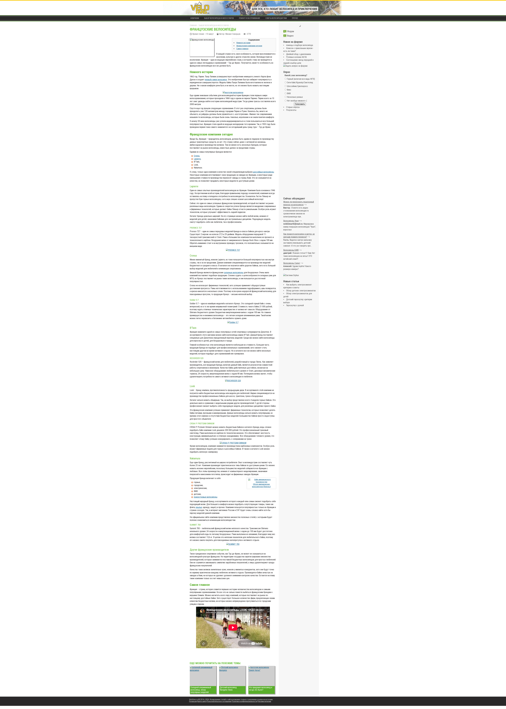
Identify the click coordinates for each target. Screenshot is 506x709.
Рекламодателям (264, 701)
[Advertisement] (299, 154)
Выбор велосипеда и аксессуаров (219, 18)
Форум (290, 31)
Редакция (193, 701)
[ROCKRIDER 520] (233, 380)
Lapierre (197, 159)
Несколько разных (295, 97)
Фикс (289, 89)
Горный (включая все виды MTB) (301, 79)
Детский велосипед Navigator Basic (228, 688)
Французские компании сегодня (249, 46)
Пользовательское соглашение (219, 701)
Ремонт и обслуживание (249, 18)
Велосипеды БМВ (291, 250)
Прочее (295, 18)
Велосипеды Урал (291, 221)
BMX (289, 93)
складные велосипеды (233, 272)
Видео (290, 35)
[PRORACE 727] (233, 250)
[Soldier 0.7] (232, 322)
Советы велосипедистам (276, 18)
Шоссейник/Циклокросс (297, 86)
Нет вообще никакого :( (297, 100)
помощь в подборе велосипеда (299, 45)
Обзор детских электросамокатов (301, 290)
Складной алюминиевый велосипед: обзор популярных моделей (201, 689)
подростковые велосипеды (205, 497)
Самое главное (242, 48)
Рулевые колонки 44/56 (296, 57)
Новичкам (194, 18)
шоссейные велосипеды (263, 172)
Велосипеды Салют (291, 263)
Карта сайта (201, 701)
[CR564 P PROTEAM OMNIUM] (233, 443)
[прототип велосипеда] (233, 92)
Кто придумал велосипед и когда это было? (260, 688)
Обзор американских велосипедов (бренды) (261, 485)
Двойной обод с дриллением (298, 54)
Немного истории (243, 43)
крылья (199, 507)
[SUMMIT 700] (232, 544)
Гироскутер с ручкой (295, 305)
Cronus (197, 156)
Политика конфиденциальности (244, 701)
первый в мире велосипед (216, 79)
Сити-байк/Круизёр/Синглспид (300, 82)
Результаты (291, 110)
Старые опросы (293, 107)
